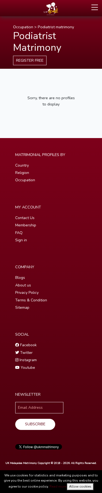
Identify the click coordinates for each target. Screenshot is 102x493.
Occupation (23, 27)
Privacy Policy (27, 292)
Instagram (27, 360)
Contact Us (25, 217)
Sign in (21, 240)
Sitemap (22, 307)
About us (23, 285)
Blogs (20, 277)
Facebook (28, 345)
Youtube (27, 367)
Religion (22, 172)
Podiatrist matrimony (56, 27)
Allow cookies (80, 486)
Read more (58, 486)
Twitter (26, 352)
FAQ (19, 232)
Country (22, 165)
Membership (25, 225)
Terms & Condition (31, 300)
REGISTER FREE (30, 60)
